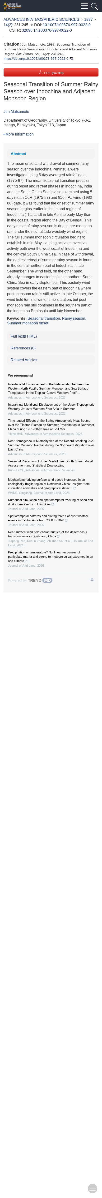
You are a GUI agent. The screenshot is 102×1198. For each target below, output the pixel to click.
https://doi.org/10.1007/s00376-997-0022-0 (36, 58)
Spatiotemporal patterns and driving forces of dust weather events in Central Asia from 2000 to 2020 (48, 518)
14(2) (8, 25)
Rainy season (73, 318)
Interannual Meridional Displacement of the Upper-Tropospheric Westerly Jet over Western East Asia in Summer (51, 407)
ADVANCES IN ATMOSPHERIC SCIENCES (41, 19)
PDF (53, 73)
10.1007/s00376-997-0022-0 (67, 25)
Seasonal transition (44, 318)
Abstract (18, 154)
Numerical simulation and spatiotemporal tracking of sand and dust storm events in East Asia (50, 502)
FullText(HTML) (24, 336)
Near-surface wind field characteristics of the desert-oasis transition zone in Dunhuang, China (47, 534)
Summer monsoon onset (27, 323)
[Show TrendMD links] (92, 580)
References (23, 348)
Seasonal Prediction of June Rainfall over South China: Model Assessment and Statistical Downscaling (50, 463)
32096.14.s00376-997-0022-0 (47, 30)
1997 (88, 19)
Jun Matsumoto (16, 112)
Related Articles (24, 360)
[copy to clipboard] (71, 58)
